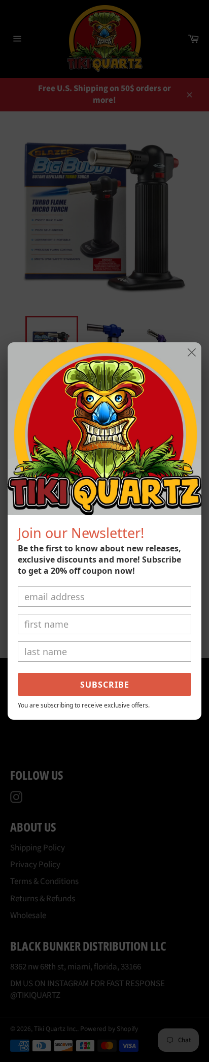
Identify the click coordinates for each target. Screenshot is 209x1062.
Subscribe (104, 684)
